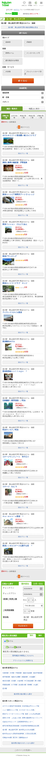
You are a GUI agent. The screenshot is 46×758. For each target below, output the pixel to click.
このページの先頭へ (23, 750)
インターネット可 (33, 53)
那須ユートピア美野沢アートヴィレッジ (18, 194)
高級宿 (29, 42)
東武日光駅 (6, 681)
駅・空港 (5, 97)
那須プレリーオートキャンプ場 (13, 714)
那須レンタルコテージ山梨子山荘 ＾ (17, 546)
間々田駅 (38, 681)
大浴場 (8, 71)
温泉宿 (8, 42)
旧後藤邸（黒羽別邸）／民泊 (13, 400)
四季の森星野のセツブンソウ (32, 718)
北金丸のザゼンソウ (9, 722)
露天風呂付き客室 (12, 60)
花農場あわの (23, 737)
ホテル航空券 (14, 647)
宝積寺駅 (5, 673)
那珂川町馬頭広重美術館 (10, 726)
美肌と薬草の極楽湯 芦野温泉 (14, 162)
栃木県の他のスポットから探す (23, 743)
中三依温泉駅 (29, 681)
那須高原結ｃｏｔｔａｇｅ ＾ (14, 371)
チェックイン (8, 588)
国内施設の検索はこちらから (23, 655)
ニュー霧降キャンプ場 (10, 710)
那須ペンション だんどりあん (14, 224)
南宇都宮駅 (6, 677)
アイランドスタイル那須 (12, 312)
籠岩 (26, 714)
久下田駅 (14, 685)
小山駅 (35, 685)
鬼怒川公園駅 (16, 677)
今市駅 (12, 673)
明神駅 (29, 685)
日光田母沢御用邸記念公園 (30, 726)
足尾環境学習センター (25, 722)
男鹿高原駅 (6, 685)
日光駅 (13, 681)
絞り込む (23, 81)
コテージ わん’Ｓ (9, 486)
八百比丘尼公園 (30, 733)
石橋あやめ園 (7, 737)
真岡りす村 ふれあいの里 (11, 718)
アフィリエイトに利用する (23, 660)
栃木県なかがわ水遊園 (26, 730)
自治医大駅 (22, 685)
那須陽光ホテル (8, 341)
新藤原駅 (25, 677)
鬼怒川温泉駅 (27, 673)
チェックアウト (9, 593)
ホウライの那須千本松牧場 (11, 706)
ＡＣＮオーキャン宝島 (26, 710)
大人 (25, 600)
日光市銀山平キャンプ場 (30, 706)
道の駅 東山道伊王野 (15, 19)
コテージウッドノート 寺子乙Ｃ (15, 457)
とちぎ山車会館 (34, 714)
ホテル (10, 641)
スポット (5, 102)
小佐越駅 (32, 677)
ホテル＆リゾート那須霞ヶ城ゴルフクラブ (19, 135)
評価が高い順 (40, 117)
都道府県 (5, 93)
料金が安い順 (23, 117)
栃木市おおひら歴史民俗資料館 (13, 733)
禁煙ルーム (10, 53)
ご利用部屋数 (8, 610)
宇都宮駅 (19, 673)
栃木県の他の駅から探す (23, 694)
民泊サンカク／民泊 (10, 430)
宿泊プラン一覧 (23, 153)
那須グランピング (9, 256)
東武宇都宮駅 (37, 673)
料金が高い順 (32, 117)
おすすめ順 (14, 117)
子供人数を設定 (30, 605)
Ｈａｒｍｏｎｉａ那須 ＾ (13, 516)
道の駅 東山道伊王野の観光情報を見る (23, 27)
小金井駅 (20, 681)
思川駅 (4, 688)
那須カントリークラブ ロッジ (14, 283)
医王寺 (15, 737)
